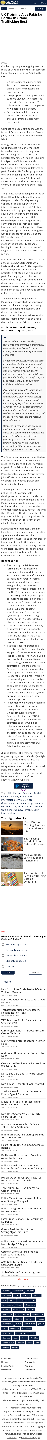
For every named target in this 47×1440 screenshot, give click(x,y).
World (4, 9)
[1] (31, 1415)
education (18, 1319)
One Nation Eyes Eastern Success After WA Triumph (23, 1065)
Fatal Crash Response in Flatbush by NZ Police (22, 1220)
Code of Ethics (31, 1358)
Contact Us (30, 1362)
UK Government (23, 809)
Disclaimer (6, 1369)
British (37, 793)
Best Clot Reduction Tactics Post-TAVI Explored (23, 1001)
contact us (12, 1437)
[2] (33, 1415)
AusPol (18, 1324)
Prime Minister (25, 799)
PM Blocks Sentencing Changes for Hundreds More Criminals (21, 1179)
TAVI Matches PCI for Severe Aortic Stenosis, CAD (21, 1022)
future (16, 1338)
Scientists (6, 1338)
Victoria (13, 1300)
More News (23, 1279)
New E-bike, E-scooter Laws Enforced (22, 1084)
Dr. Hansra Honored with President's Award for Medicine (22, 1157)
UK (9, 793)
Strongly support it (16, 944)
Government (8, 803)
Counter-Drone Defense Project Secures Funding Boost (19, 1253)
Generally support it (17, 949)
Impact (29, 1342)
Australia (6, 1291)
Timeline (6, 981)
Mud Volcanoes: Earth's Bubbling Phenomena (33, 857)
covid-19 (30, 1309)
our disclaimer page (30, 1437)
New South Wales (22, 1314)
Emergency (14, 1328)
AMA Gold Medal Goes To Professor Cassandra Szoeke (21, 1263)
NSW (5, 1300)
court (37, 1342)
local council (7, 1314)
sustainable (23, 803)
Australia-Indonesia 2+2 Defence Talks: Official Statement (20, 1126)
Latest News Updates (7, 1360)
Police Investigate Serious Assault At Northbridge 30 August (22, 1243)
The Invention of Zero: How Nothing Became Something (35, 877)
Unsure (10, 966)
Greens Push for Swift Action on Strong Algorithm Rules (19, 1231)
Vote (8, 972)
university (30, 1291)
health (32, 1300)
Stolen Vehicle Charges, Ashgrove (20, 1272)
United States (30, 1324)
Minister (19, 1305)
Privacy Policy (7, 1366)
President (34, 1338)
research (37, 1295)
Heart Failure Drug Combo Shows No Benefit (22, 1146)
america (21, 1342)
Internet (6, 1347)
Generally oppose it (16, 955)
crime (5, 1328)
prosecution (37, 803)
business (6, 1309)
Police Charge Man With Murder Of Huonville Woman (21, 1210)
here (26, 779)
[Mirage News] (9, 2)
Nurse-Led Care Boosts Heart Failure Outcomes (22, 1075)
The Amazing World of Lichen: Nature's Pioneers (34, 841)
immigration (26, 796)
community (7, 1295)
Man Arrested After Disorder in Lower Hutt (23, 1042)
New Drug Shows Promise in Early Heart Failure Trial (20, 1115)
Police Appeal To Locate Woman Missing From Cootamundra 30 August (23, 1167)
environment (8, 1305)
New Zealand (8, 1333)
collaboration (8, 806)
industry (41, 1319)
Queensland (30, 1305)
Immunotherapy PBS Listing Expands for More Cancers (22, 1136)
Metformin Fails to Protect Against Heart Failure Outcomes (21, 1103)
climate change (9, 796)
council (16, 1309)
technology (30, 1319)
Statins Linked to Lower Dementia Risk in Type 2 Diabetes (21, 1093)
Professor (23, 1300)
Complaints (30, 1369)
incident (15, 1347)
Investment (7, 1319)
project (41, 1324)
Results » (35, 972)
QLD (33, 1333)
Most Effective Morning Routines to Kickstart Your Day (34, 826)
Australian (26, 1295)
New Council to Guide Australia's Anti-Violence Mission (23, 991)
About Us (29, 1366)
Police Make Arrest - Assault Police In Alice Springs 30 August (22, 1200)
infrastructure (25, 806)
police (17, 1295)
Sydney (24, 1338)
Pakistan (27, 793)
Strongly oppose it (16, 960)
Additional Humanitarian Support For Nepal (23, 1054)
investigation (8, 1324)
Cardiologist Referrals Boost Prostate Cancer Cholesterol (22, 1032)
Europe (17, 793)
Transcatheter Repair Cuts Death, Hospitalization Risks (20, 1011)
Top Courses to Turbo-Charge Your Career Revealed (21, 1189)
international (8, 799)
